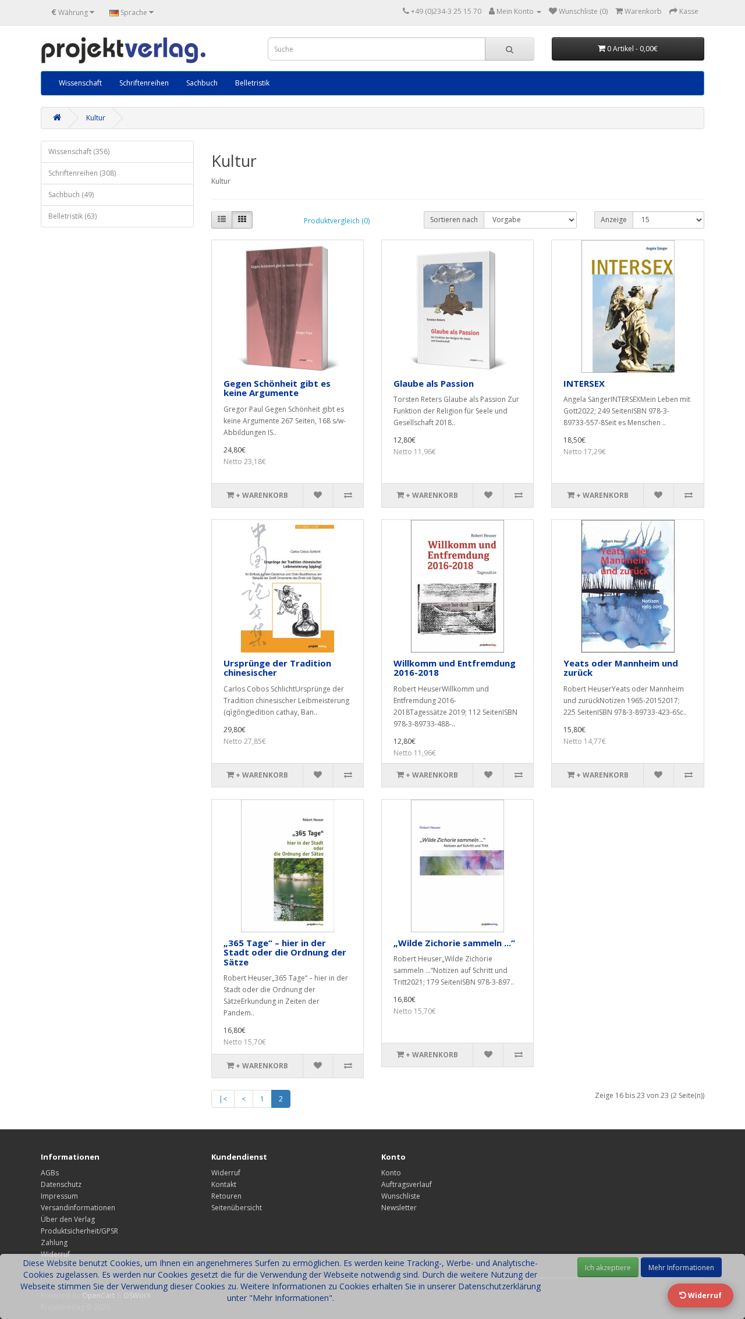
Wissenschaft (80, 83)
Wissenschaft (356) (78, 151)
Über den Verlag (68, 1219)
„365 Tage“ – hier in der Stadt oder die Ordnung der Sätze (285, 952)
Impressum (59, 1196)
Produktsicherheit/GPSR (79, 1231)
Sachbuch (202, 83)
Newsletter (399, 1208)
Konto (391, 1173)
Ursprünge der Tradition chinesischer (277, 668)
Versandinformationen (78, 1208)
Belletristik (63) (72, 216)
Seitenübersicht (236, 1208)
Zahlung (54, 1242)
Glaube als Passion (433, 383)
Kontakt (223, 1184)
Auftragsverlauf (406, 1184)
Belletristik (252, 83)
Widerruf (225, 1173)
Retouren (226, 1196)
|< (223, 1099)
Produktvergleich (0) (337, 221)
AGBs (50, 1173)
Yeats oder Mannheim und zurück (620, 668)
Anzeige (614, 219)
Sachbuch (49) (71, 194)
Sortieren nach (454, 219)
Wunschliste (400, 1196)
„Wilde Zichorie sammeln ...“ (454, 943)
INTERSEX (584, 383)
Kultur (95, 118)
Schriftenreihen (144, 83)
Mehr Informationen (681, 1267)
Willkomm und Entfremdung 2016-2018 (454, 668)
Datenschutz (61, 1184)
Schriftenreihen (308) (82, 173)
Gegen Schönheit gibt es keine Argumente (277, 388)
